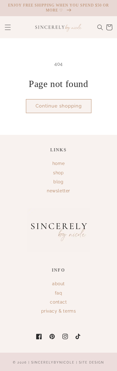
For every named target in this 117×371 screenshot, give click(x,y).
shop (58, 172)
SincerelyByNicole (53, 362)
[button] (8, 27)
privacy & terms (58, 311)
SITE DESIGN (91, 362)
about (58, 283)
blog (58, 181)
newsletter (58, 190)
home (58, 163)
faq (58, 293)
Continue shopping (59, 106)
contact (58, 302)
